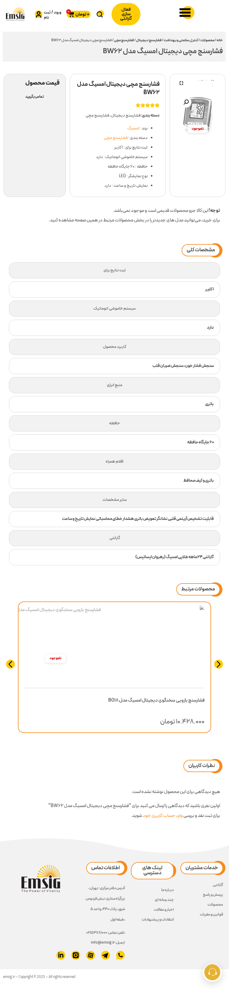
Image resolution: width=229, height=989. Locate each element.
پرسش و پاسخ (213, 895)
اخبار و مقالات (164, 910)
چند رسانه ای (164, 900)
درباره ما (167, 890)
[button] (186, 102)
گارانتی (218, 885)
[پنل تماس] (212, 972)
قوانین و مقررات (211, 915)
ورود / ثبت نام (52, 15)
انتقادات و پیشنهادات (158, 920)
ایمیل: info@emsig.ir (108, 943)
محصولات (207, 40)
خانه (219, 40)
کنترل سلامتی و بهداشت (181, 40)
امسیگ (133, 128)
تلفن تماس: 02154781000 (105, 933)
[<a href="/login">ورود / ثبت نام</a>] (38, 14)
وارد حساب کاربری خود (163, 815)
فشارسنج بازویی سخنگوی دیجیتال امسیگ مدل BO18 (156, 700)
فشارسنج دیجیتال (149, 40)
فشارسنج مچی (124, 40)
